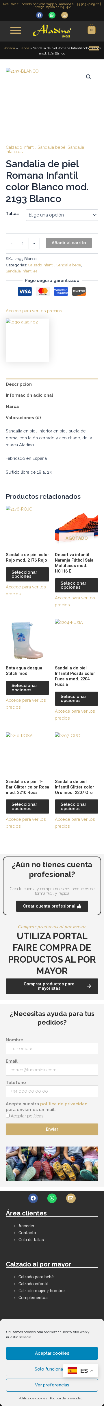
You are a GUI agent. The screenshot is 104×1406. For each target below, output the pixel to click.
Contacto (27, 1232)
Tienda (24, 48)
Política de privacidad (66, 1398)
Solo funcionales (52, 1369)
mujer (40, 1290)
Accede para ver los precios (34, 310)
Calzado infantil (33, 1283)
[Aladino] (27, 340)
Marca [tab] (12, 406)
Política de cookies (32, 1398)
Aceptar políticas (27, 1116)
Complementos (33, 1297)
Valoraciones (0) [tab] (23, 417)
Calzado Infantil (21, 147)
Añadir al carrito (69, 242)
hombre (57, 1290)
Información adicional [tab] (29, 395)
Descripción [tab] (19, 384)
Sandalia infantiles (21, 271)
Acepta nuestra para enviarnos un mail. (47, 1106)
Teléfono (16, 1082)
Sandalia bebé (52, 147)
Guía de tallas (31, 1239)
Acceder (26, 1225)
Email (12, 1061)
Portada (9, 48)
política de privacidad (64, 1103)
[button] (88, 77)
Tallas (12, 213)
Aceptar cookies (52, 1353)
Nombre (14, 1039)
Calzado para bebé (36, 1276)
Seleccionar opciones (24, 574)
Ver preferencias (52, 1385)
